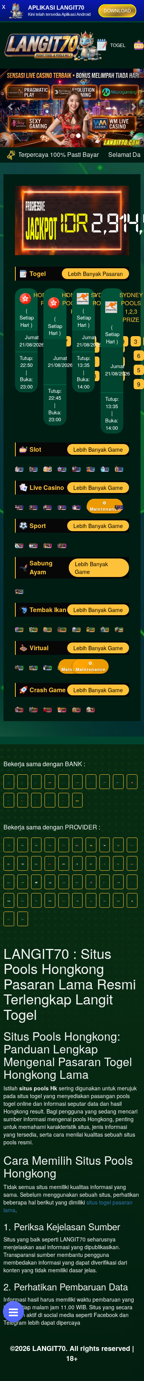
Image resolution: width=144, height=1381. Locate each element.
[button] (11, 106)
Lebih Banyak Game (98, 449)
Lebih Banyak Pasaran (95, 274)
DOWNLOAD (117, 10)
